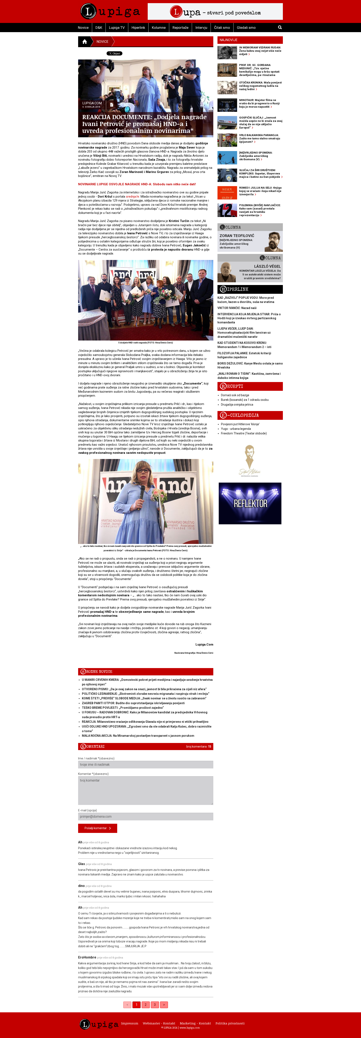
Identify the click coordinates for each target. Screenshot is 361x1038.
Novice (83, 27)
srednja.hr (132, 196)
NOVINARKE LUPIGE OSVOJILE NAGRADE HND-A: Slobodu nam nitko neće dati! (137, 184)
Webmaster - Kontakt (159, 1023)
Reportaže (180, 27)
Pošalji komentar (97, 828)
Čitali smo (222, 27)
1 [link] (136, 1005)
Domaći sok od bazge (235, 395)
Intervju (201, 27)
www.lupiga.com (190, 1027)
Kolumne (159, 27)
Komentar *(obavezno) (93, 774)
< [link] (127, 1005)
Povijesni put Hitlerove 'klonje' (240, 424)
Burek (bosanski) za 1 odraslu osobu (245, 399)
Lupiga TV (117, 27)
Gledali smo (246, 27)
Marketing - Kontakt (195, 1023)
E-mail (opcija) (87, 810)
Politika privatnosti (230, 1023)
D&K (98, 27)
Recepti (231, 386)
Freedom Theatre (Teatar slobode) (244, 433)
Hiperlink (138, 27)
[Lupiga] (110, 10)
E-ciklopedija (239, 415)
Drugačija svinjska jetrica (237, 404)
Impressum (129, 1023)
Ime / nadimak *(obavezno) (96, 758)
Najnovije (228, 40)
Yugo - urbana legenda (236, 428)
